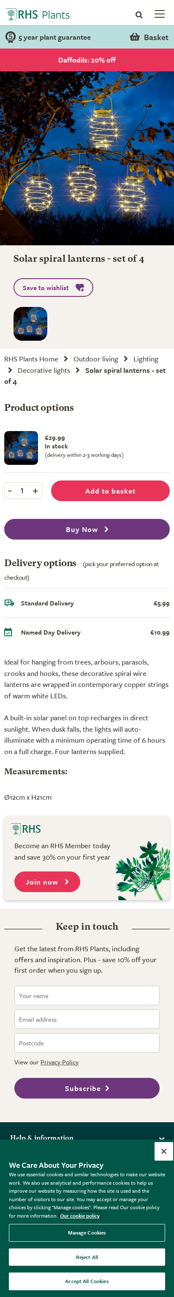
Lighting (145, 358)
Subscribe (83, 1088)
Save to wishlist (46, 287)
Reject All (87, 1257)
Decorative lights (44, 370)
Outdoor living (95, 358)
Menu (159, 13)
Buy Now (83, 529)
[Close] (164, 1151)
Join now (43, 881)
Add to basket (110, 491)
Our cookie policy (80, 1215)
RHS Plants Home (31, 358)
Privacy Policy (60, 1061)
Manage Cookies (87, 1232)
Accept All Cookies (87, 1281)
